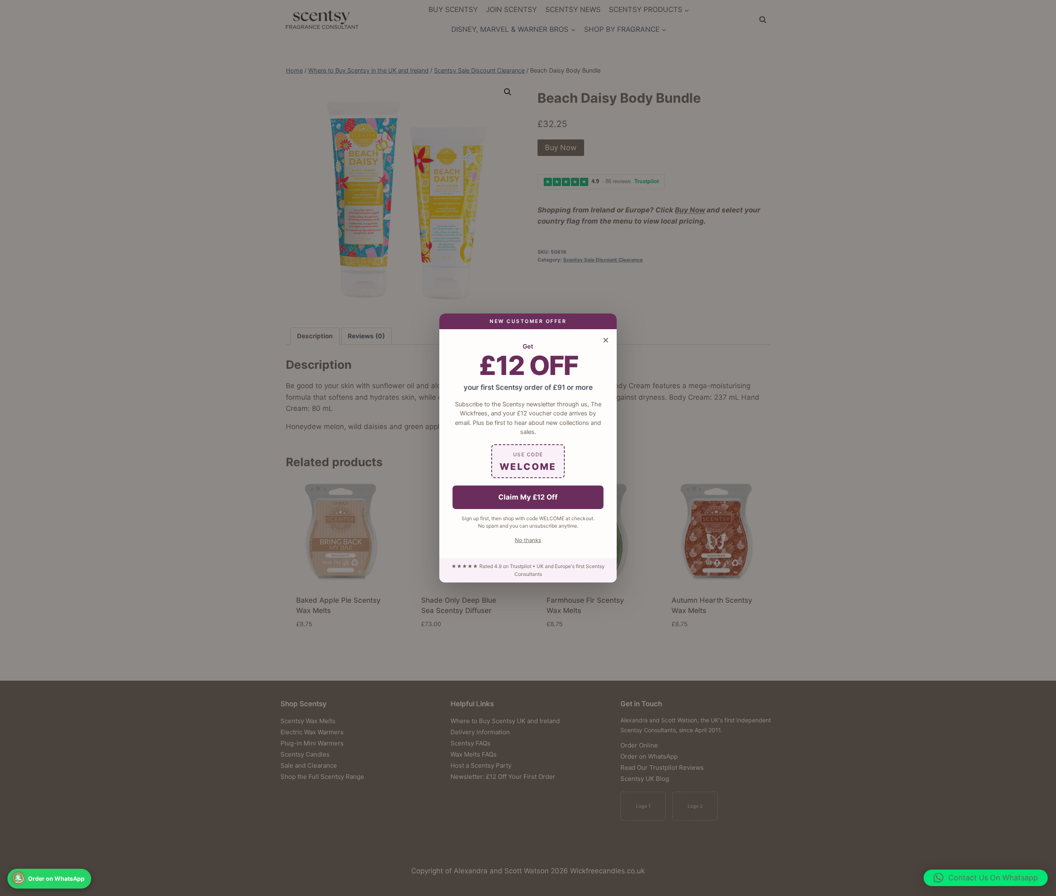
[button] (986, 878)
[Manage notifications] (18, 877)
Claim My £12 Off (528, 497)
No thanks (528, 540)
